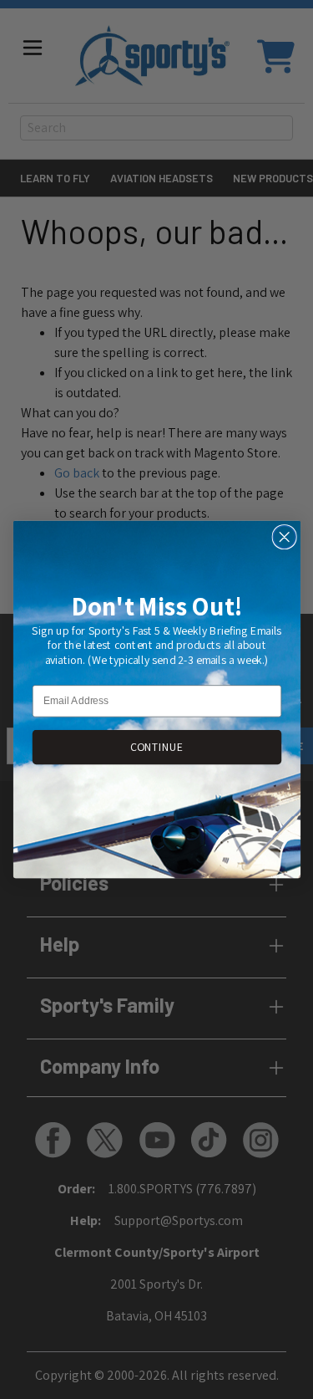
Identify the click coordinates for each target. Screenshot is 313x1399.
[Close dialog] (284, 537)
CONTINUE (156, 746)
